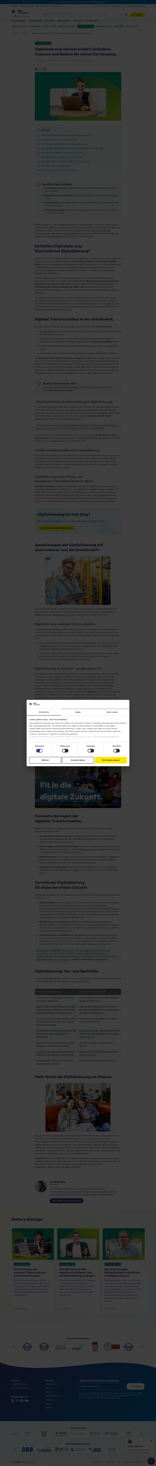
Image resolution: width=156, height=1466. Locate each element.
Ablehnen (45, 760)
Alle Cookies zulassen (111, 760)
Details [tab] (78, 712)
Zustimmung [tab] (44, 712)
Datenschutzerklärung (109, 737)
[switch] (65, 750)
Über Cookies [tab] (112, 712)
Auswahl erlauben (78, 760)
